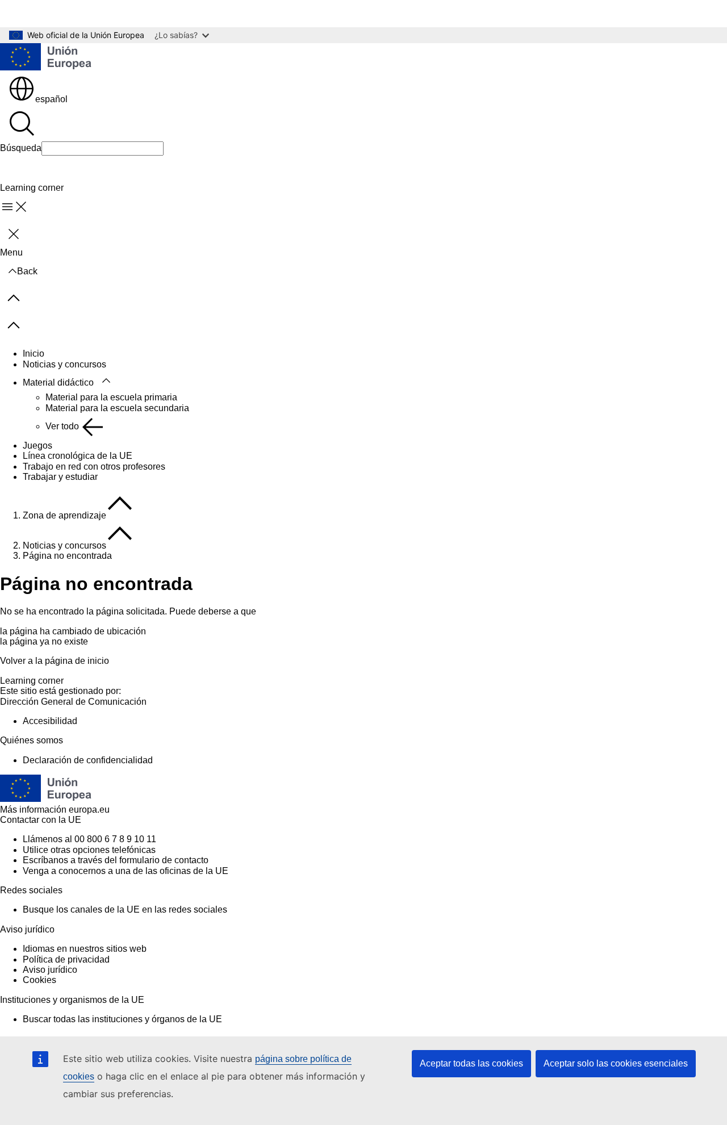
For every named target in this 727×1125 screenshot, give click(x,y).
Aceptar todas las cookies (471, 1063)
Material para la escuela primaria (111, 397)
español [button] (51, 99)
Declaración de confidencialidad (88, 760)
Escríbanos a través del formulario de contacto (115, 860)
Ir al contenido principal (55, 13)
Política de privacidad (66, 959)
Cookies (39, 980)
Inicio (33, 353)
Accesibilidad (50, 721)
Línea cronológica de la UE (77, 456)
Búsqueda (20, 148)
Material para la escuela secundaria (117, 408)
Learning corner (32, 680)
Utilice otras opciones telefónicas (89, 850)
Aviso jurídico (50, 970)
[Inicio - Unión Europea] (45, 58)
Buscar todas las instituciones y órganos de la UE (122, 1019)
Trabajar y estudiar (60, 477)
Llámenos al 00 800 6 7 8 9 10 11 (89, 839)
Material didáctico (58, 382)
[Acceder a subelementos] (106, 381)
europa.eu (89, 809)
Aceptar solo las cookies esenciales (616, 1063)
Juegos (37, 445)
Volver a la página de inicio (54, 661)
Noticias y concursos (64, 364)
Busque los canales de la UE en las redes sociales (125, 909)
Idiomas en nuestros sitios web (85, 948)
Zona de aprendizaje (64, 515)
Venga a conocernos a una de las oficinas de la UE (125, 871)
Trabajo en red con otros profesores (94, 466)
